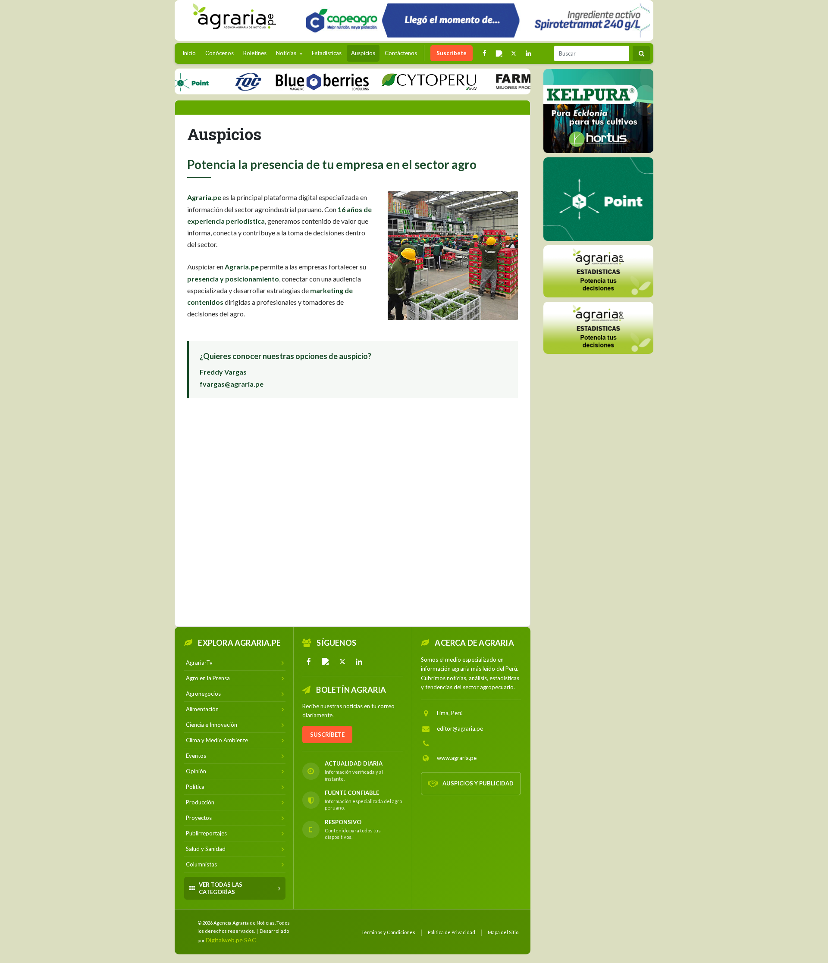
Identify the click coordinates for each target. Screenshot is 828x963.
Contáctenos (401, 53)
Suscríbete (451, 53)
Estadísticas (327, 53)
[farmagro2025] (529, 81)
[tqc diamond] (598, 111)
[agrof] (598, 271)
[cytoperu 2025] (406, 81)
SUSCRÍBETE (327, 734)
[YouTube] (325, 661)
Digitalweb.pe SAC (231, 940)
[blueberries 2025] (299, 81)
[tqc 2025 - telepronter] (225, 81)
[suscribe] (598, 327)
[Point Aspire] (474, 20)
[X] (342, 661)
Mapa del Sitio (503, 932)
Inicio (191, 52)
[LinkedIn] (359, 661)
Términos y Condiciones (388, 932)
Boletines (255, 53)
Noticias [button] (287, 53)
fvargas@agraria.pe (231, 384)
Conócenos (219, 53)
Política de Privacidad (451, 932)
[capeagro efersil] (598, 199)
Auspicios (363, 53)
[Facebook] (308, 661)
